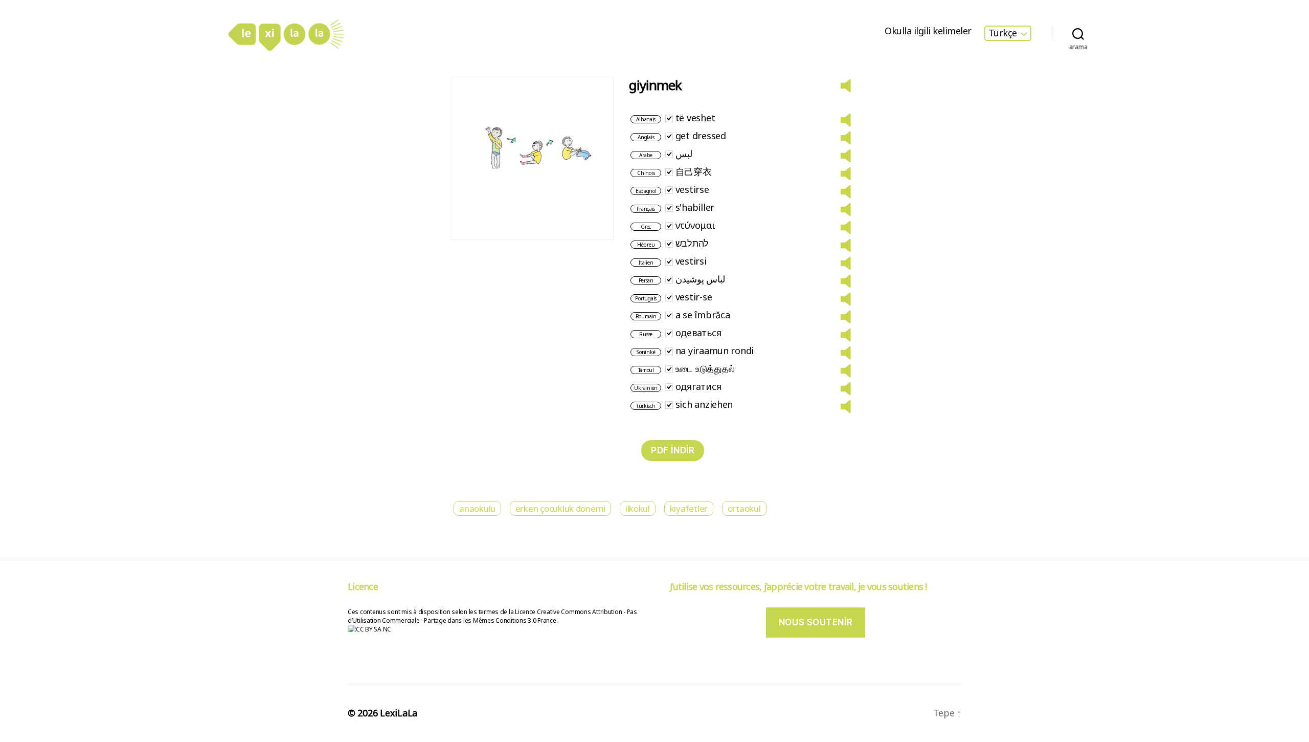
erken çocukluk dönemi (560, 508)
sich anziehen (704, 404)
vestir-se (693, 297)
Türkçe (1002, 33)
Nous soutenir (815, 622)
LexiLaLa (398, 713)
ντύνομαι (695, 225)
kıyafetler (689, 508)
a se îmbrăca (702, 315)
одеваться (698, 332)
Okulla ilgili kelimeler (928, 31)
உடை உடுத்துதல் (705, 368)
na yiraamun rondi (714, 350)
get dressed (700, 135)
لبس (683, 153)
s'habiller (694, 207)
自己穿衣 (693, 171)
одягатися (698, 386)
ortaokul (744, 508)
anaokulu (477, 508)
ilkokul (637, 508)
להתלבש (692, 243)
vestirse (692, 189)
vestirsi (691, 261)
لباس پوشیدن (700, 279)
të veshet (695, 118)
